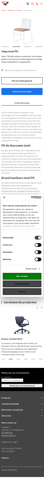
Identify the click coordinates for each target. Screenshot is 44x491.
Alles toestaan (22, 276)
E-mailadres (6, 377)
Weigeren (22, 291)
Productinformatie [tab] (22, 103)
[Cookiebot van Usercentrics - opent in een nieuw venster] (31, 197)
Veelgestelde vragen (9, 442)
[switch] (38, 245)
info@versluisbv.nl (8, 435)
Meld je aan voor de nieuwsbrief (22, 385)
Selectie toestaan (22, 284)
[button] (37, 308)
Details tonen (31, 269)
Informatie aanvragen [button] (22, 91)
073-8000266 (7, 432)
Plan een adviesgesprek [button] (22, 81)
